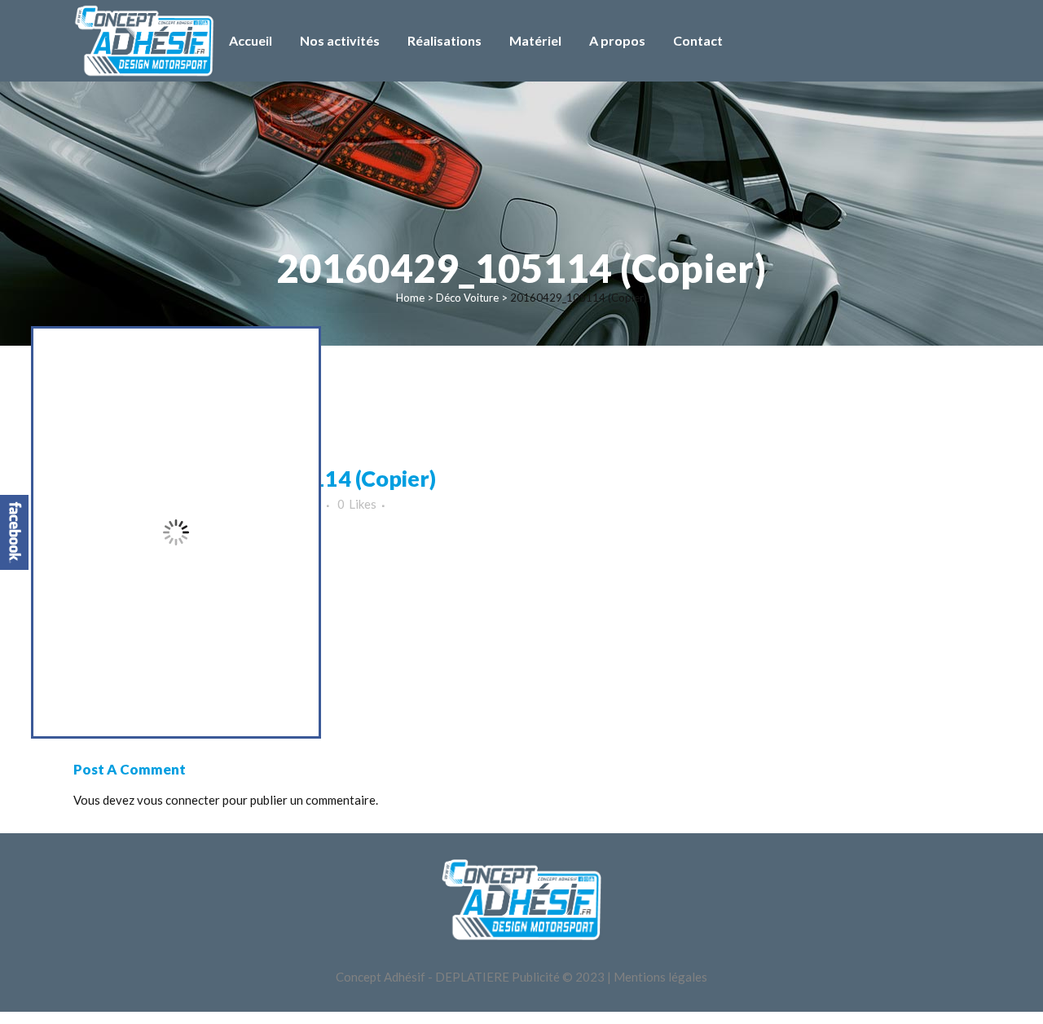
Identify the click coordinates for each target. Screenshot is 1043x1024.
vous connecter (178, 799)
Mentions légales (660, 976)
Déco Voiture (467, 297)
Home (410, 297)
